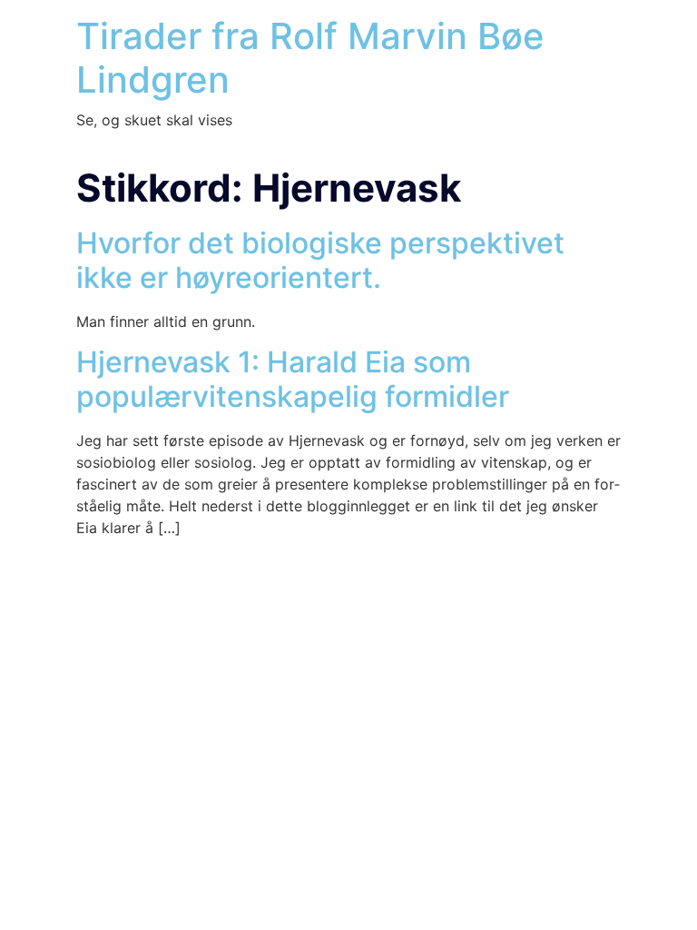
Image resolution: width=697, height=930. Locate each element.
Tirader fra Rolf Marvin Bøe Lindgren (310, 58)
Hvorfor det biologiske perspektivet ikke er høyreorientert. (320, 260)
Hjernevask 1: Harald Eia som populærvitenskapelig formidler (292, 379)
